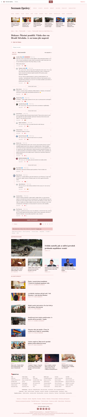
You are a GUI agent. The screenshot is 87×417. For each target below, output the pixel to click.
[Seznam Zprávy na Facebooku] (38, 409)
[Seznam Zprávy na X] (41, 409)
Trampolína (37, 391)
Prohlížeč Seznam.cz (35, 401)
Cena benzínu (50, 389)
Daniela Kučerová (39, 320)
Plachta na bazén (31, 391)
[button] (15, 19)
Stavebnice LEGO (33, 393)
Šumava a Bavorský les (59, 381)
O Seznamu (24, 399)
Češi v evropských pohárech (59, 389)
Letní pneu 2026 (69, 378)
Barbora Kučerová (39, 284)
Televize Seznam (44, 401)
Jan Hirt (23, 381)
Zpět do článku (17, 42)
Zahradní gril (61, 391)
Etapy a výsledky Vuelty (26, 380)
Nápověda (34, 399)
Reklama (49, 399)
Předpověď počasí (36, 389)
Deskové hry (51, 393)
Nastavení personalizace (47, 403)
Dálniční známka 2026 (70, 380)
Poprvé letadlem (58, 380)
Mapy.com (30, 389)
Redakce (44, 399)
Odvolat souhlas (37, 403)
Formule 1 (35, 385)
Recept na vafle (47, 385)
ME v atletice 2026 (36, 383)
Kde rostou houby (44, 389)
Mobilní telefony (26, 393)
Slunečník (42, 391)
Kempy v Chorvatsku (59, 378)
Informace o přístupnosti (64, 399)
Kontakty (39, 399)
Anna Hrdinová (38, 296)
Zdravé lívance (46, 381)
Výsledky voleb (14, 381)
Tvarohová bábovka (47, 383)
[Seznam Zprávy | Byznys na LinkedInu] (49, 409)
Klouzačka (46, 391)
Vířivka (66, 391)
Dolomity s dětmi (58, 386)
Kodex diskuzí (61, 401)
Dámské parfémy (40, 393)
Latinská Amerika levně (59, 385)
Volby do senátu (14, 385)
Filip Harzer (37, 308)
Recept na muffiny (47, 380)
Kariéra (29, 399)
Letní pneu (46, 393)
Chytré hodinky (62, 393)
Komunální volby (14, 386)
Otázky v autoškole (69, 385)
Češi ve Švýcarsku (58, 383)
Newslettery (67, 401)
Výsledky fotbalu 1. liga (37, 380)
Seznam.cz (83, 1)
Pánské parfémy (69, 393)
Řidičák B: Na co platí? (70, 383)
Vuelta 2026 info (25, 378)
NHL (34, 386)
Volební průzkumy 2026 (15, 380)
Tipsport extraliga (36, 381)
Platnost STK (68, 386)
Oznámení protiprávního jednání (23, 401)
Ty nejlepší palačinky (48, 378)
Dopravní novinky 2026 (70, 381)
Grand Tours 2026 (25, 386)
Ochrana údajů (54, 399)
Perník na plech (47, 386)
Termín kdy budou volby (15, 383)
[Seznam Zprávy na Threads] (46, 409)
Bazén (26, 391)
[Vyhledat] (51, 2)
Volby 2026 (13, 378)
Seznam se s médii (53, 401)
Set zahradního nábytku (53, 391)
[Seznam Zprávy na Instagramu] (43, 409)
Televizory (56, 393)
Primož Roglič (24, 385)
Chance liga (35, 378)
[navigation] (2, 2)
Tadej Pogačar (24, 383)
